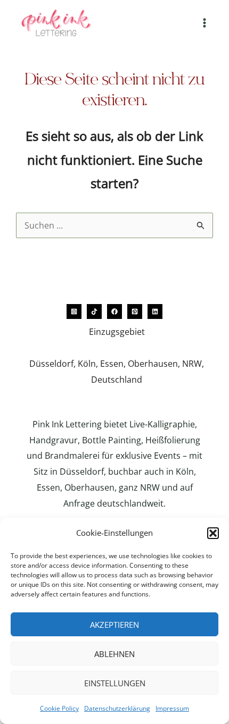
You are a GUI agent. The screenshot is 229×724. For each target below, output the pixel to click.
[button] (213, 533)
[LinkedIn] (155, 311)
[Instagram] (74, 311)
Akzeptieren (114, 624)
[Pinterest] (134, 311)
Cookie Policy (59, 708)
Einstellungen (114, 683)
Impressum (172, 708)
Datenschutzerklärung (117, 708)
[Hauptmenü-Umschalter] (204, 23)
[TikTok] (94, 311)
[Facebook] (114, 311)
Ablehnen (114, 654)
